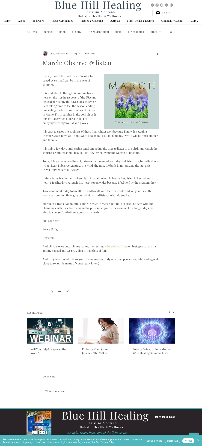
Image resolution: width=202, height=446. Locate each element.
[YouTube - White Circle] (160, 417)
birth (118, 32)
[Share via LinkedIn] (59, 291)
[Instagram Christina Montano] (173, 417)
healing (76, 32)
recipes (48, 32)
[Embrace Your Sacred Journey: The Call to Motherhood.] (101, 331)
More (154, 32)
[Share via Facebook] (44, 291)
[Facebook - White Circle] (170, 417)
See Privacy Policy (105, 442)
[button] (21, 21)
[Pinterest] (166, 5)
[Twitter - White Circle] (163, 417)
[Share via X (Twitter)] (51, 291)
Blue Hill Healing (105, 415)
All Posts (32, 32)
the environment (98, 32)
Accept (188, 440)
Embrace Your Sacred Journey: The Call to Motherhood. (95, 351)
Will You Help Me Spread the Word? (48, 351)
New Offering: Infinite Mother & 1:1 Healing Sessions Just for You (152, 351)
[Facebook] (152, 5)
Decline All (172, 440)
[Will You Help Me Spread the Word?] (50, 331)
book (62, 32)
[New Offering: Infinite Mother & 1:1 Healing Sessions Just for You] (152, 331)
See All (172, 312)
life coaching (136, 32)
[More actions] (157, 53)
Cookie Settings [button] (154, 440)
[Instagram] (171, 5)
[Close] (198, 440)
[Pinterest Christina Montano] (167, 417)
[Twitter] (157, 5)
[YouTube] (161, 5)
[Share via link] (67, 291)
